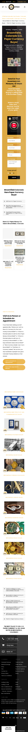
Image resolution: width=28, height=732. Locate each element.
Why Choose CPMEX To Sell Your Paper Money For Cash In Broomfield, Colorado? (14, 608)
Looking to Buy (5, 682)
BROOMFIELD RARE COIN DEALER (14, 392)
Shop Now (10, 645)
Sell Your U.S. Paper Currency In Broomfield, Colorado (14, 614)
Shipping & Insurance (21, 666)
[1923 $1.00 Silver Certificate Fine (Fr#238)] (19, 233)
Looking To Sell (5, 684)
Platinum (18, 686)
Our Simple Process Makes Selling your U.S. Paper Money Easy (14, 213)
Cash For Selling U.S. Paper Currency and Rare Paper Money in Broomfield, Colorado (15, 590)
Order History (19, 664)
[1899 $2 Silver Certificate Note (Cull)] (8, 233)
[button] (8, 729)
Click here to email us (11, 653)
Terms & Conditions (6, 675)
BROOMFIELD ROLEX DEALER (14, 538)
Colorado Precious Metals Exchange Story (6, 664)
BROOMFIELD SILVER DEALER (14, 455)
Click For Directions (8, 312)
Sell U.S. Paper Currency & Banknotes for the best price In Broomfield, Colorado (14, 601)
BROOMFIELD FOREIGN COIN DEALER (14, 475)
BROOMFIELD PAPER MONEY (14, 578)
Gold (17, 682)
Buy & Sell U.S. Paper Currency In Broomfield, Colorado (14, 595)
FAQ (2, 669)
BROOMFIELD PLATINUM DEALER (14, 435)
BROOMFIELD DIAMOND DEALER (14, 518)
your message (11, 159)
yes (10, 173)
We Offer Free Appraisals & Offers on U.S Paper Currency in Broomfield (14, 206)
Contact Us (4, 671)
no (13, 173)
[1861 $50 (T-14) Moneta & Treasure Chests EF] (8, 254)
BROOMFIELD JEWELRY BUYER (14, 497)
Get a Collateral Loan (6, 686)
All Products (19, 689)
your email (13, 145)
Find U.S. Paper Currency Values (14, 619)
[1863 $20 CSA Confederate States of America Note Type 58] (19, 252)
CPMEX (4, 16)
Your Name (13, 137)
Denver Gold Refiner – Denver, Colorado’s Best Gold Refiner (6, 691)
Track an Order (19, 662)
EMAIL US (10, 652)
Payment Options (20, 669)
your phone (13, 152)
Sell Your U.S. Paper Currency (14, 201)
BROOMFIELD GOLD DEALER (14, 558)
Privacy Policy (4, 673)
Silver (17, 684)
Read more (8, 245)
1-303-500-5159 (12, 639)
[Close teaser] (15, 725)
